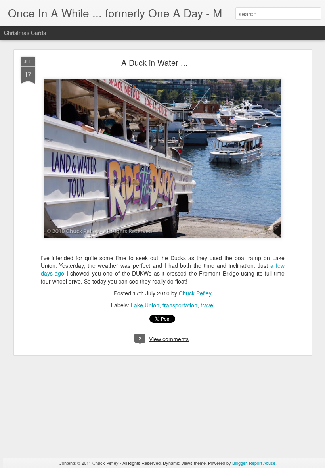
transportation (179, 305)
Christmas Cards (25, 32)
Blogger (239, 463)
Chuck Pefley (195, 293)
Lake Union (145, 305)
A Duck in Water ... (154, 62)
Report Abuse (262, 463)
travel (207, 305)
